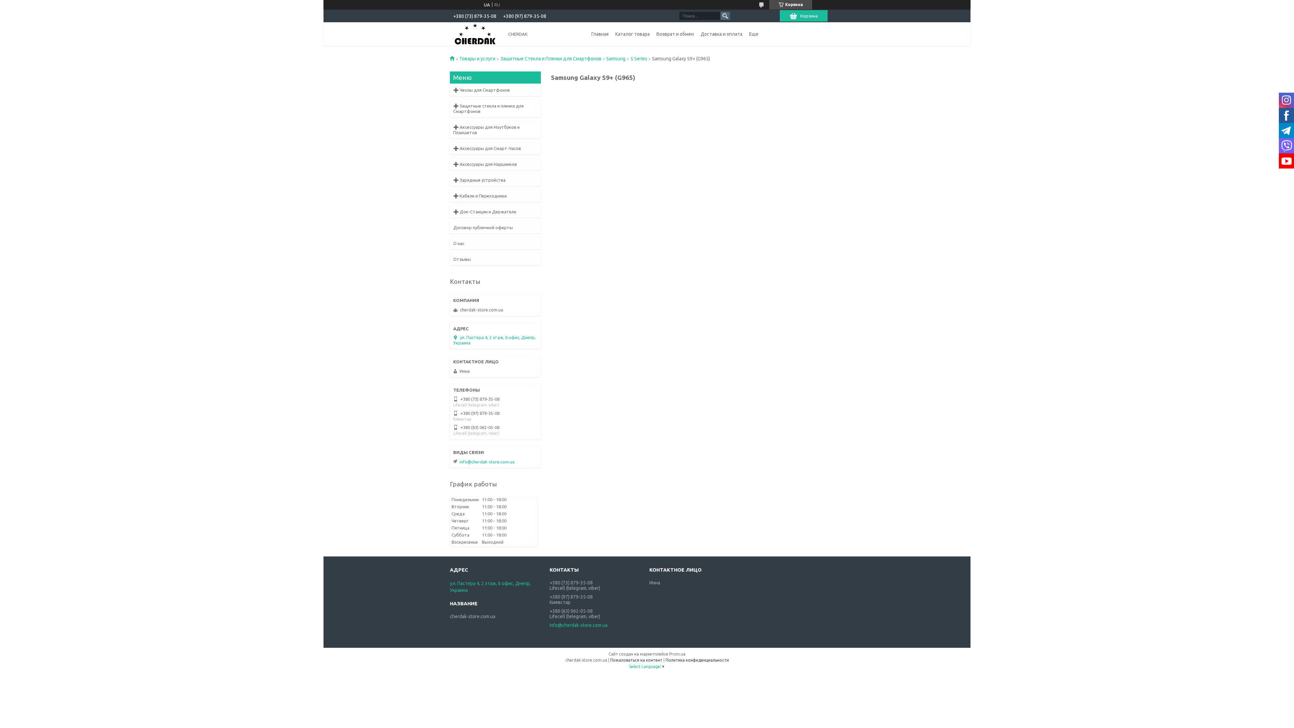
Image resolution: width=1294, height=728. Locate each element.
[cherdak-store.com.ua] (475, 34)
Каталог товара (632, 34)
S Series (638, 58)
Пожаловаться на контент (636, 660)
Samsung (615, 58)
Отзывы (462, 259)
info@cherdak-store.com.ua (487, 461)
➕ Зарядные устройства (479, 180)
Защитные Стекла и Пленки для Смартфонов (551, 58)
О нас (458, 243)
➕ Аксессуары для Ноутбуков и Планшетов (486, 130)
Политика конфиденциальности (697, 660)
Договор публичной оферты (483, 227)
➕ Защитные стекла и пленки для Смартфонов (488, 108)
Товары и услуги (477, 58)
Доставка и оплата (721, 34)
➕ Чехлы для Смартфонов (481, 90)
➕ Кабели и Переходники (480, 195)
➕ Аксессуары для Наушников (485, 164)
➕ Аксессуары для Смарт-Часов (487, 148)
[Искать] (725, 16)
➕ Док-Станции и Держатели (484, 211)
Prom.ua (677, 654)
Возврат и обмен (675, 34)
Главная (600, 34)
